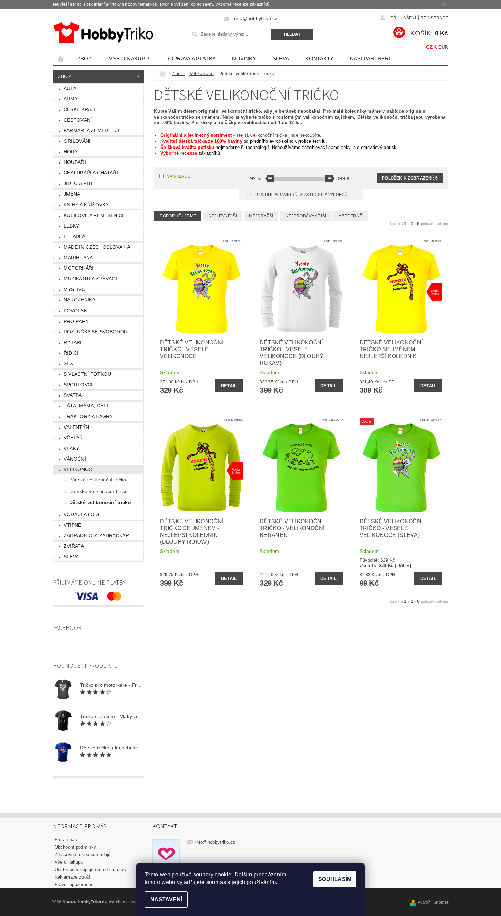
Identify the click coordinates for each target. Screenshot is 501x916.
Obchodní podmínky (75, 847)
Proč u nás (66, 839)
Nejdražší (261, 216)
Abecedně (351, 216)
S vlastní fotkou (87, 374)
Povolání (76, 310)
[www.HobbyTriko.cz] (103, 32)
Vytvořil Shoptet (433, 902)
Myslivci (75, 289)
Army (71, 99)
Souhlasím (334, 879)
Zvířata (74, 546)
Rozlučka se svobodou (95, 332)
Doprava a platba (190, 58)
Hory (71, 151)
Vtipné (72, 525)
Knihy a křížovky (86, 204)
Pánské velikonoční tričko (97, 479)
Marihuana (78, 257)
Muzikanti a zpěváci (90, 278)
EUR (443, 47)
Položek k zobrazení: (410, 178)
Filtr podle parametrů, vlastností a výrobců (297, 194)
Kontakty (319, 58)
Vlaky (71, 448)
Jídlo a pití (78, 183)
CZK (431, 47)
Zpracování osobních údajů (83, 854)
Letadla (74, 236)
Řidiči (71, 353)
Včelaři (74, 437)
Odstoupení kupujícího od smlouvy (91, 869)
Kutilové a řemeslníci (94, 215)
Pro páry (76, 321)
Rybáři (73, 342)
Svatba (73, 395)
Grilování (77, 141)
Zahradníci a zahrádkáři (97, 535)
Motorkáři (79, 268)
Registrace (434, 18)
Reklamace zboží (73, 877)
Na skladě (178, 176)
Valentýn (76, 427)
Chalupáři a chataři (91, 172)
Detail (229, 385)
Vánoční (75, 459)
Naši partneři (370, 58)
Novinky (244, 58)
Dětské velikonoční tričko (100, 502)
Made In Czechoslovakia (97, 247)
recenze (188, 153)
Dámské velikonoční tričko (98, 491)
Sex (68, 363)
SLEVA (281, 58)
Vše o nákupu (129, 58)
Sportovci (78, 384)
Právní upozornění (73, 884)
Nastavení (166, 899)
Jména (72, 194)
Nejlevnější (223, 216)
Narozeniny (80, 299)
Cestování (78, 120)
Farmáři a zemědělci (91, 130)
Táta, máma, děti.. (87, 405)
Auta (70, 88)
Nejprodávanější (306, 216)
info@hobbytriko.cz (215, 842)
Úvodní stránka (61, 58)
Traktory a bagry (88, 416)
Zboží (85, 58)
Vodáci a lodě (82, 514)
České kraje (80, 109)
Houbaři (75, 162)
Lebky (71, 226)
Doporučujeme (178, 216)
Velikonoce (79, 469)
